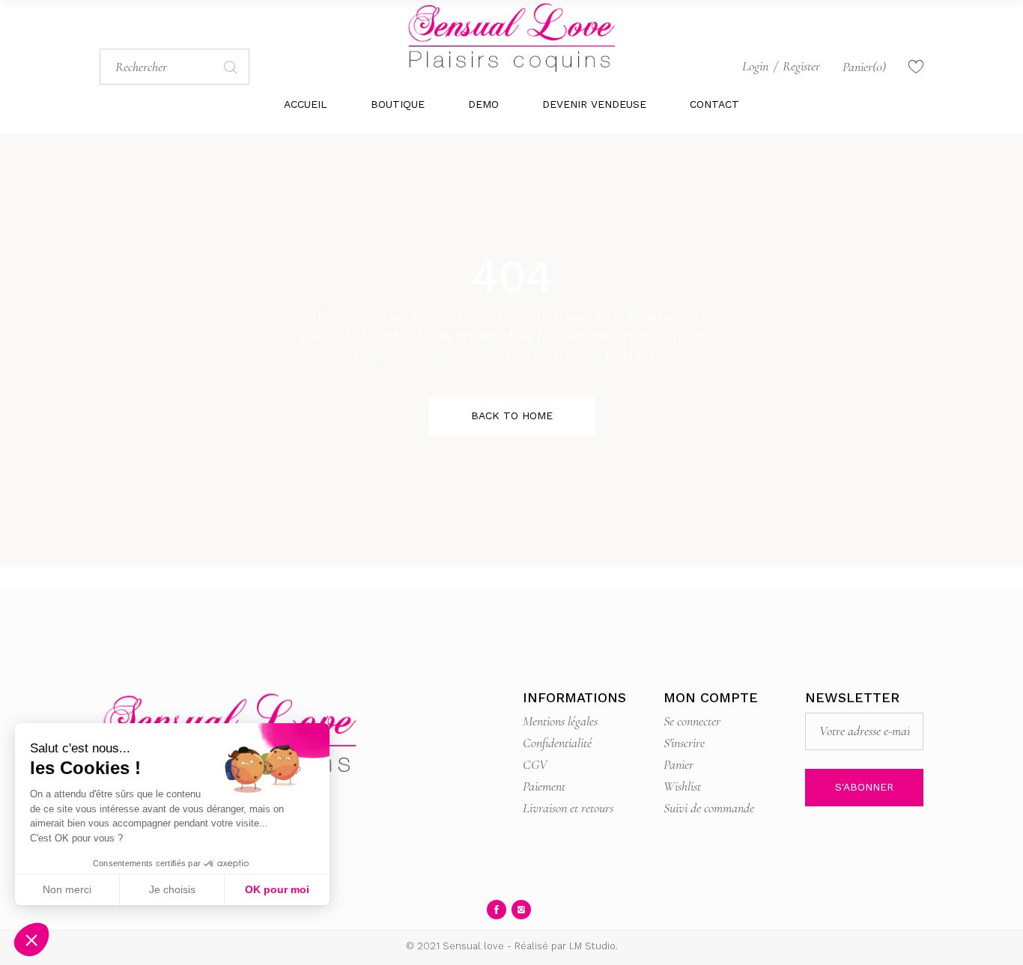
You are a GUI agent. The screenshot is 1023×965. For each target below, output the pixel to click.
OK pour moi (277, 889)
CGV (535, 764)
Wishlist (682, 786)
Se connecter (692, 721)
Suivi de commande (709, 808)
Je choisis (172, 889)
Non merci (67, 889)
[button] (31, 940)
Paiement (544, 786)
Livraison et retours (568, 808)
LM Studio (592, 946)
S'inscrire (684, 742)
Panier (678, 764)
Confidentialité (557, 742)
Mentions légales (560, 721)
